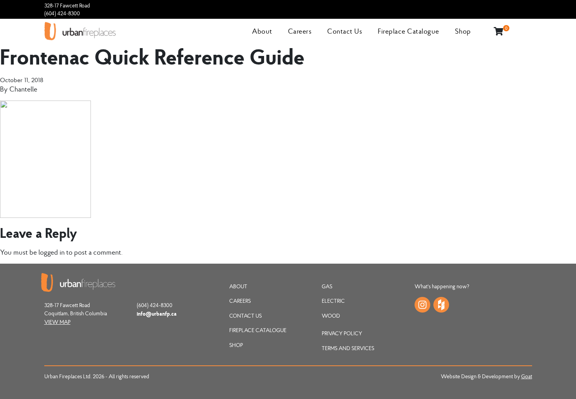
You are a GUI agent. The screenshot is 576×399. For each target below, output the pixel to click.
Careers (300, 31)
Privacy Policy (342, 333)
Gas (327, 286)
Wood (331, 315)
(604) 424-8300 (62, 13)
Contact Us (344, 31)
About (262, 31)
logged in (51, 252)
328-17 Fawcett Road (67, 5)
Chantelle (23, 88)
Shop (463, 31)
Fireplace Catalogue (408, 31)
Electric (333, 300)
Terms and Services (348, 348)
